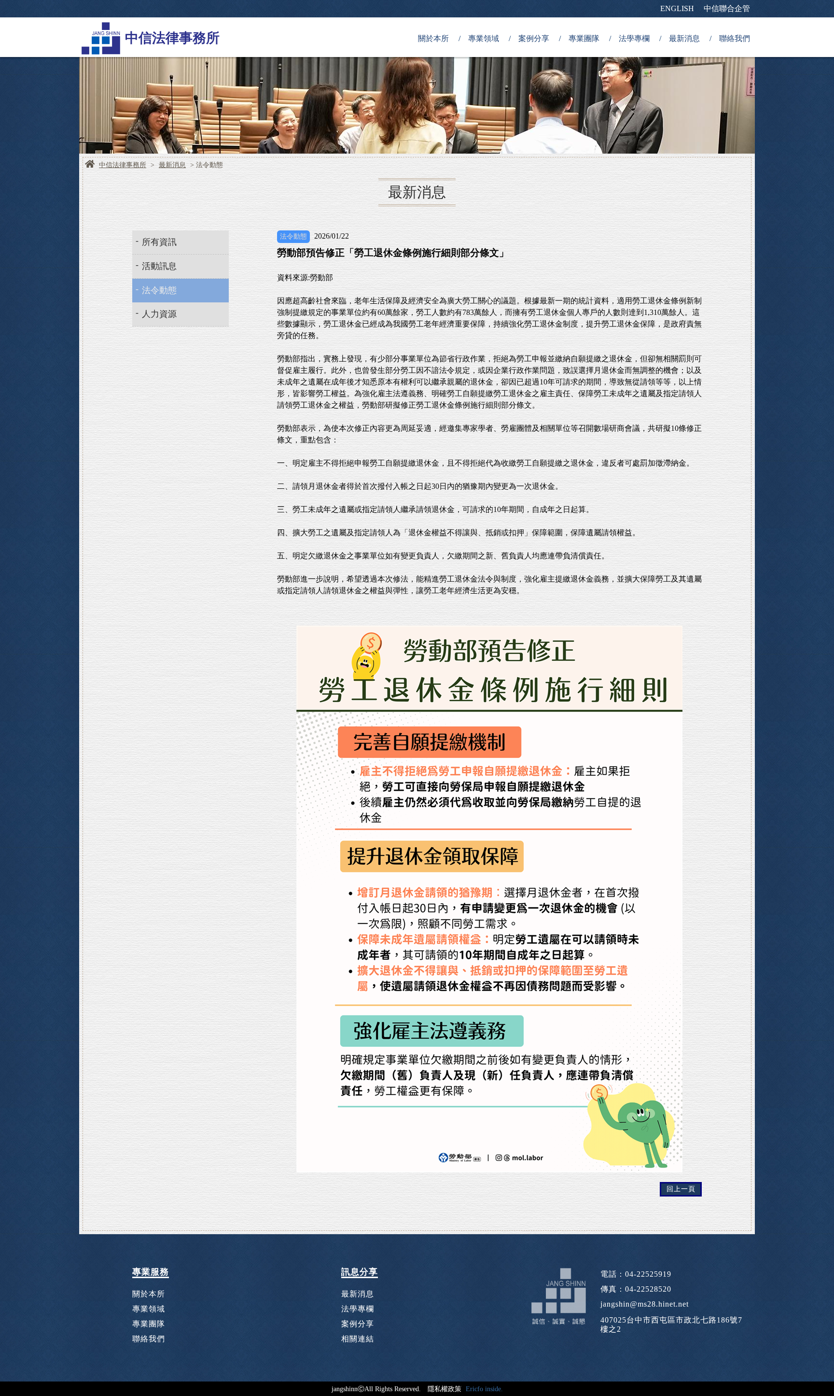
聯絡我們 (734, 38)
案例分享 (533, 38)
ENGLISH (677, 8)
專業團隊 (584, 38)
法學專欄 (634, 38)
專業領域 (483, 38)
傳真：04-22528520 (635, 1289)
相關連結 (357, 1339)
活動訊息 (159, 266)
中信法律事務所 (122, 165)
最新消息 (684, 38)
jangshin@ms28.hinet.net (644, 1304)
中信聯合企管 (727, 8)
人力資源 (159, 314)
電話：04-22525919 (635, 1274)
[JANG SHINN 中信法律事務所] (101, 37)
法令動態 (159, 290)
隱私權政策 (444, 1388)
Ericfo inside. (484, 1388)
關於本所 (433, 38)
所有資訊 (159, 242)
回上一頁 (681, 1189)
